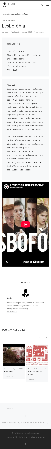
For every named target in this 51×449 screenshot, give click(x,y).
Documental (13, 14)
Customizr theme (38, 437)
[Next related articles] (46, 337)
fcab (6, 32)
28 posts (12, 311)
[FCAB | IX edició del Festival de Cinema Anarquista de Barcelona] (4, 4)
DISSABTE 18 (13, 44)
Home (4, 14)
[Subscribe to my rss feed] (25, 444)
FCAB (20, 433)
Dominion (8, 371)
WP (16, 437)
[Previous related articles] (40, 337)
